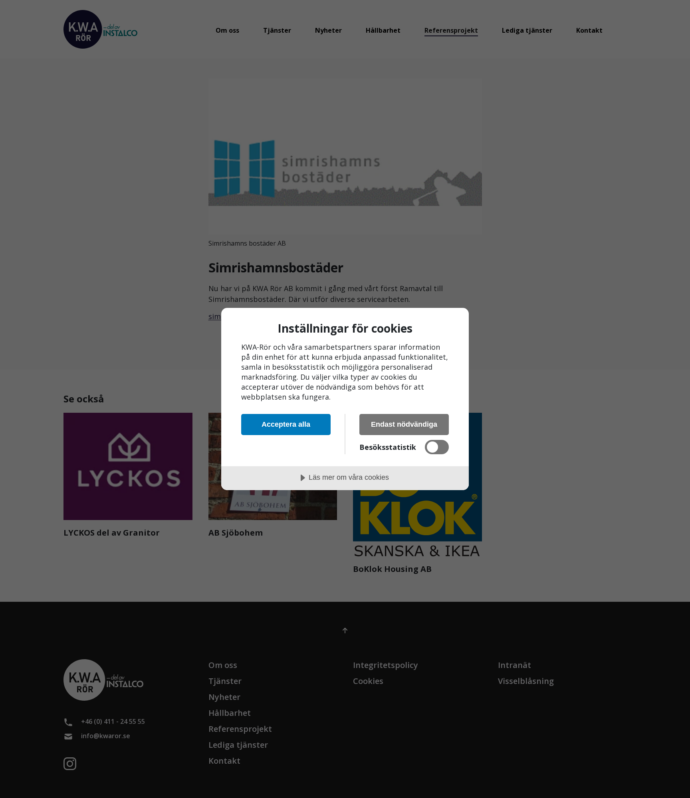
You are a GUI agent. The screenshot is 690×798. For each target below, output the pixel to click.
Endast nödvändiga (404, 424)
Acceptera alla (286, 424)
